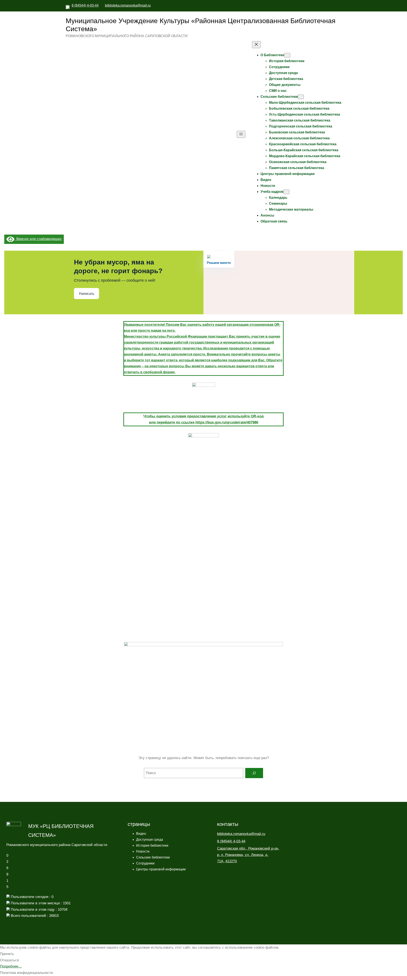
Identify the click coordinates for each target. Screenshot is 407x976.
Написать (86, 293)
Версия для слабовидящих (38, 239)
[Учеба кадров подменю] (286, 192)
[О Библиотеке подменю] (287, 55)
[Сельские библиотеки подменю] (301, 97)
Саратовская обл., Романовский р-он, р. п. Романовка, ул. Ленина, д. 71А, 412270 (248, 854)
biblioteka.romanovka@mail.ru (128, 5)
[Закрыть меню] (256, 44)
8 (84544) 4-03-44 (85, 5)
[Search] (254, 773)
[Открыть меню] (241, 134)
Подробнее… (11, 966)
